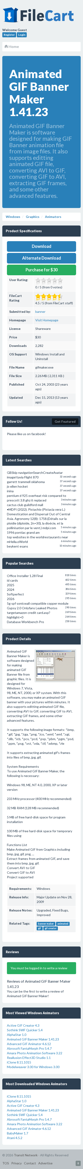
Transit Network (26, 1155)
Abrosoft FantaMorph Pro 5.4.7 (29, 1048)
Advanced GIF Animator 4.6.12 (29, 1044)
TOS (5, 1163)
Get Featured (65, 421)
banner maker (46, 923)
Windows (13, 217)
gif (39, 928)
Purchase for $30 (42, 269)
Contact (30, 1163)
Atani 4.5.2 (14, 1138)
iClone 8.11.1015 (19, 1062)
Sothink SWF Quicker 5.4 (25, 1030)
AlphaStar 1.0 (16, 1035)
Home (13, 46)
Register (9, 34)
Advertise (45, 1163)
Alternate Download (41, 258)
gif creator (50, 928)
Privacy (16, 1163)
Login (21, 34)
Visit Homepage (46, 320)
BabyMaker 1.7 (17, 1133)
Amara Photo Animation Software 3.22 (34, 1053)
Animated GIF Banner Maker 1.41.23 (33, 1039)
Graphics (32, 217)
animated (62, 923)
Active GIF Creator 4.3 (23, 1025)
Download (41, 246)
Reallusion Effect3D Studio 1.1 (29, 1058)
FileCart (39, 17)
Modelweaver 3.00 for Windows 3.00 (33, 1067)
